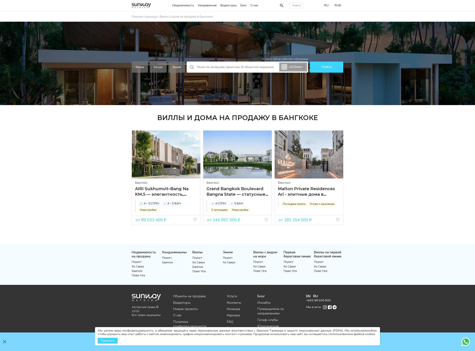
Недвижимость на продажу (144, 254)
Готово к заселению (322, 204)
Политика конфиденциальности (189, 323)
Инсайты (264, 302)
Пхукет (137, 262)
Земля (176, 67)
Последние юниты (294, 204)
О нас (177, 315)
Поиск (326, 67)
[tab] (157, 172)
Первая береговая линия (297, 254)
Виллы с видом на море (265, 254)
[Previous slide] (141, 154)
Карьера (233, 315)
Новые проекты (185, 309)
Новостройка (148, 210)
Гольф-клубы (267, 320)
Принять (108, 340)
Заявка (296, 5)
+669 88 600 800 (318, 300)
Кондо (158, 67)
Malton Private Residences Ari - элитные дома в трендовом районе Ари (306, 191)
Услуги (232, 296)
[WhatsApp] (465, 342)
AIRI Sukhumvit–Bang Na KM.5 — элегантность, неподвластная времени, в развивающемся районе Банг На (165, 191)
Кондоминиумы (174, 252)
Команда (233, 309)
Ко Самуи (138, 266)
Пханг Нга (138, 275)
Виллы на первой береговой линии (327, 254)
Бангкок (141, 182)
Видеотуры (181, 302)
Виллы (197, 252)
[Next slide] (191, 154)
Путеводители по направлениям (270, 311)
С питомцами (219, 210)
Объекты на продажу (189, 296)
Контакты (234, 302)
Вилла (140, 67)
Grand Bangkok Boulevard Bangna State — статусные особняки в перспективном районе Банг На (236, 191)
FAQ (230, 321)
